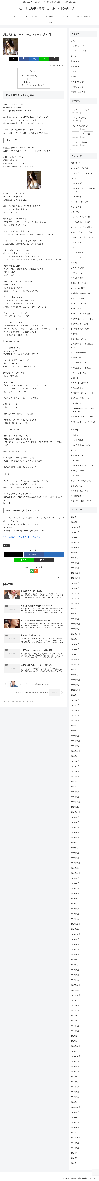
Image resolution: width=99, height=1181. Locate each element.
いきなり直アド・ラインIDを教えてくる (83, 189)
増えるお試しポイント (79, 339)
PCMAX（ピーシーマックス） (82, 173)
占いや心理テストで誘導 (80, 329)
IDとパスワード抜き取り (80, 168)
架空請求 (74, 430)
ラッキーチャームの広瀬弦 (81, 110)
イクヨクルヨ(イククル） (80, 202)
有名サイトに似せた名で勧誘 (82, 417)
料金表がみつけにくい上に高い (83, 393)
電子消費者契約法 (78, 496)
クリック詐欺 (76, 207)
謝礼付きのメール (78, 471)
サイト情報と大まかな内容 (31, 76)
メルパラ (74, 263)
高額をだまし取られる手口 (81, 501)
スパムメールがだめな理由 (81, 227)
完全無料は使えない (78, 358)
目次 (31, 71)
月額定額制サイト (78, 403)
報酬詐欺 (74, 334)
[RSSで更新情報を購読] (36, 571)
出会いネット (76, 309)
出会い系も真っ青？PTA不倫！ (83, 319)
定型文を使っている (78, 363)
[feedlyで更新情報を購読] (32, 571)
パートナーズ (76, 242)
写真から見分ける (78, 298)
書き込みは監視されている (81, 398)
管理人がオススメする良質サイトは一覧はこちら (22, 537)
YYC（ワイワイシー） (79, 178)
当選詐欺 (74, 378)
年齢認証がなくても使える (81, 368)
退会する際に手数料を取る (81, 481)
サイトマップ (76, 212)
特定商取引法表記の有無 (80, 445)
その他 (7, 545)
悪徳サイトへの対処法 (79, 383)
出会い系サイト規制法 (79, 324)
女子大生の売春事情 (78, 352)
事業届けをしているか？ (80, 283)
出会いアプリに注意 (78, 303)
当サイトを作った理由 (79, 373)
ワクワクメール (77, 273)
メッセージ (28, 79)
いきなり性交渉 (77, 183)
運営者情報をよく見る (79, 491)
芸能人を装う (76, 460)
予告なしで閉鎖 (77, 278)
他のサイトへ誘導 (78, 288)
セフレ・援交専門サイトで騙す (83, 237)
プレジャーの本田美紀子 (80, 142)
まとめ (28, 82)
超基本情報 (75, 476)
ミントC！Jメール (78, 258)
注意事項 (74, 435)
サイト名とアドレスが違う (81, 217)
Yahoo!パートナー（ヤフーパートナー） (84, 410)
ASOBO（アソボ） (78, 163)
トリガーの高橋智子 (79, 118)
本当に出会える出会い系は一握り (83, 423)
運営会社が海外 (77, 486)
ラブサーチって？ (78, 268)
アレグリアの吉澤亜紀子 (80, 126)
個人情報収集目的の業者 (80, 293)
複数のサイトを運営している (82, 465)
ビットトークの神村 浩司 (81, 134)
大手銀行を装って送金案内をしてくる (83, 345)
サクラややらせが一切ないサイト (35, 85)
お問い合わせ (76, 197)
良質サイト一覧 (77, 455)
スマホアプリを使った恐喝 (81, 232)
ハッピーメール (79, 253)
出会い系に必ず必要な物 (80, 314)
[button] (54, 59)
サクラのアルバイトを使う (81, 222)
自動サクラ (75, 450)
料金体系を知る (77, 388)
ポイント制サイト (78, 247)
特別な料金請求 (77, 440)
